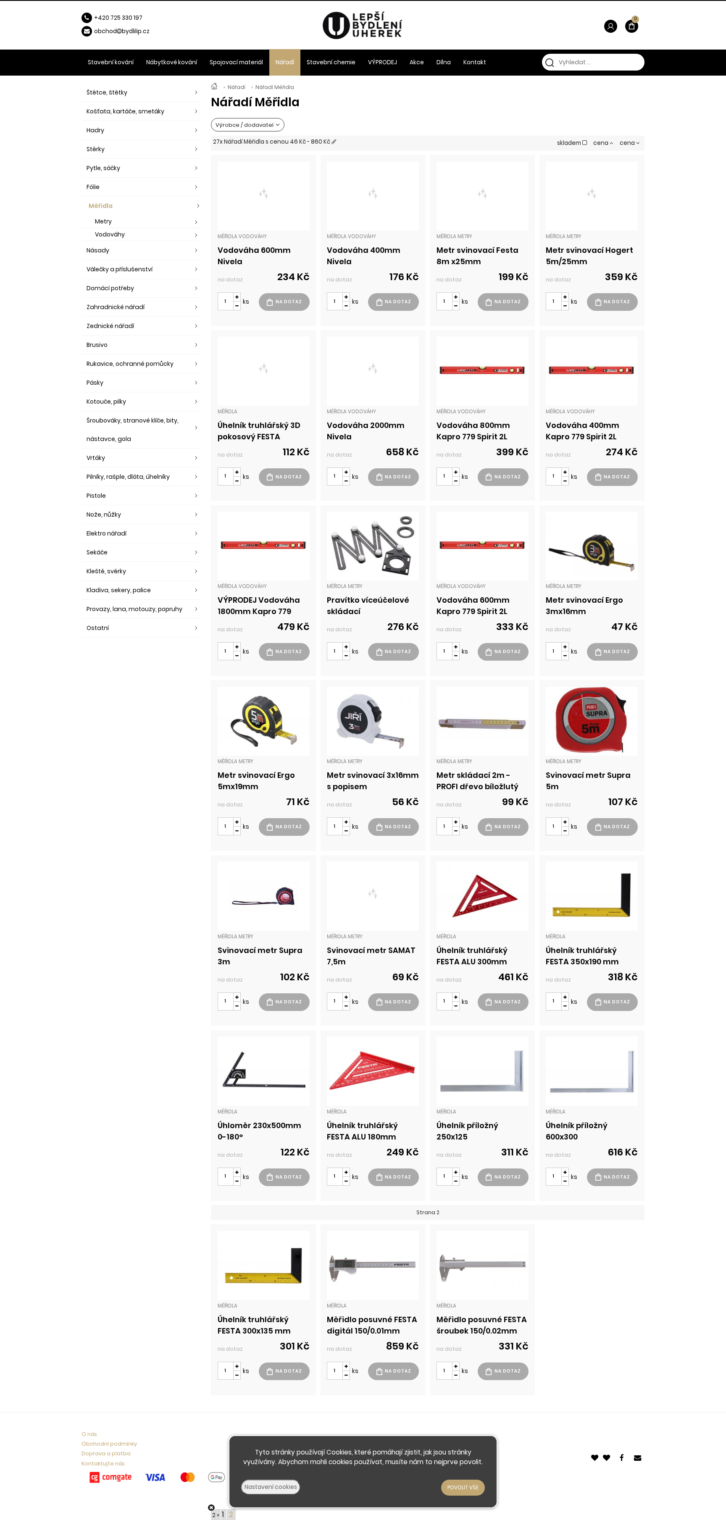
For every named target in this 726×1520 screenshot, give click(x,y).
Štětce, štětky (107, 92)
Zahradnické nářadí (116, 307)
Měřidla (101, 206)
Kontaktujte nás (103, 1463)
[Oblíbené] (595, 1457)
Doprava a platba (106, 1453)
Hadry (95, 130)
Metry (103, 221)
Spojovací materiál (236, 62)
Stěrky (96, 149)
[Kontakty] (638, 1457)
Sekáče (97, 552)
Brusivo (97, 345)
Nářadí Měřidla (274, 87)
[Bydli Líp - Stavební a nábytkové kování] (214, 87)
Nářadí (236, 87)
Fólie (93, 187)
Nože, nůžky (104, 514)
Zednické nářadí (110, 326)
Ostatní (98, 628)
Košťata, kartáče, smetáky (125, 111)
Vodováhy (110, 234)
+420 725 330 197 (118, 18)
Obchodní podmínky (109, 1444)
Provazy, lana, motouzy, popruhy (134, 609)
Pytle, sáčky (103, 168)
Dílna (444, 62)
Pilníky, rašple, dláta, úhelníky (128, 477)
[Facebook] (623, 1457)
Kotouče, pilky (106, 401)
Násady (98, 250)
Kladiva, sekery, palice (119, 590)
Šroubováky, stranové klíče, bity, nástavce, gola (133, 429)
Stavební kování (111, 62)
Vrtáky (96, 458)
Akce (417, 62)
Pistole (96, 495)
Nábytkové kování (171, 62)
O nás (89, 1434)
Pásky (95, 382)
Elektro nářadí (106, 533)
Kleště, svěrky (106, 571)
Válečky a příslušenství (120, 269)
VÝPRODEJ (382, 62)
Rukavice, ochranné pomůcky (130, 364)
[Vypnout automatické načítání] (211, 1508)
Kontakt (474, 62)
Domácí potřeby (110, 288)
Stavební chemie (331, 62)
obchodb (110, 31)
